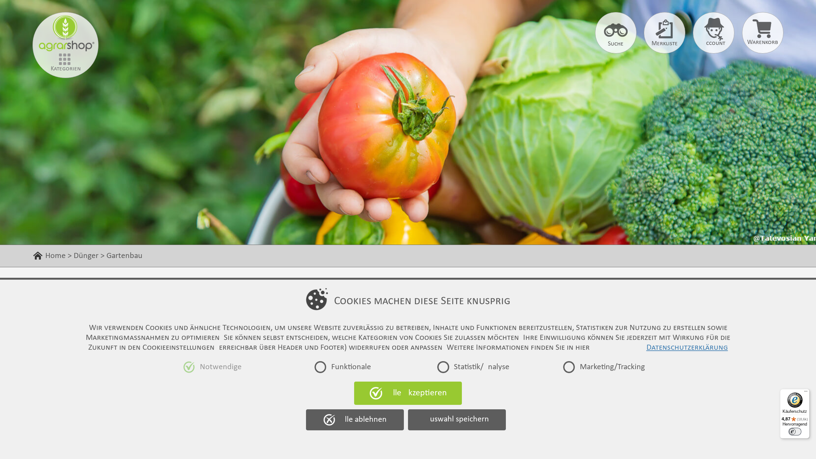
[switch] (795, 431)
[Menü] (806, 393)
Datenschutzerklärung (687, 348)
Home (55, 256)
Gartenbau (124, 256)
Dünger (86, 256)
